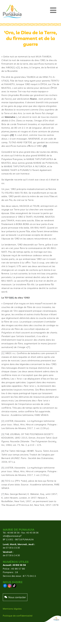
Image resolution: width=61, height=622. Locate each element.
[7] (28, 347)
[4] (2, 450)
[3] (7, 80)
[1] (13, 67)
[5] (2, 467)
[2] (18, 67)
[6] (2, 480)
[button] (53, 10)
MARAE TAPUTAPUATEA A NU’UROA (25, 166)
